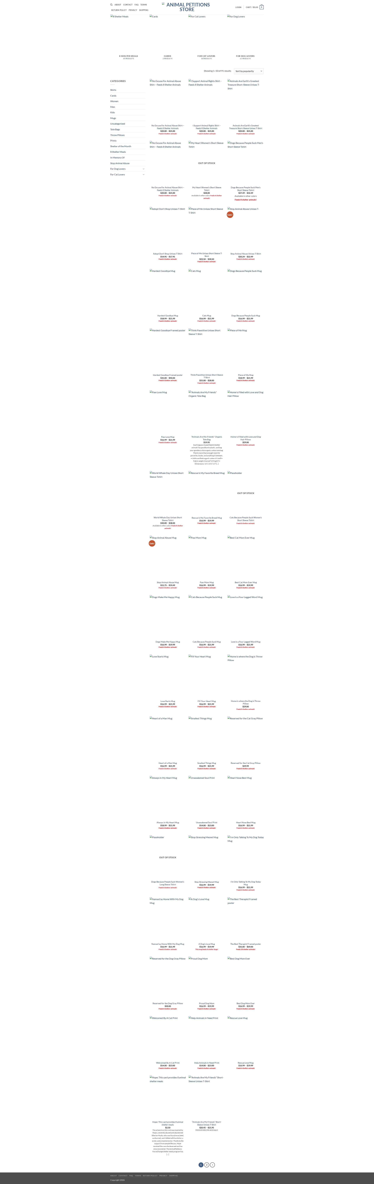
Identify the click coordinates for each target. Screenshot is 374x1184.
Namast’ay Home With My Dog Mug (167, 944)
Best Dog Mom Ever (246, 1003)
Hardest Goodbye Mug (167, 315)
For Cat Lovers (117, 174)
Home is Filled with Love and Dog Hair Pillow (246, 438)
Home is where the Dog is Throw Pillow (245, 702)
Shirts (113, 89)
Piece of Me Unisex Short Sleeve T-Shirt (206, 254)
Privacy (133, 10)
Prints (113, 140)
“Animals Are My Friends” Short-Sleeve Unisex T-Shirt (206, 1123)
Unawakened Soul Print (206, 822)
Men (112, 106)
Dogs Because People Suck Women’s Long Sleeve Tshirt (167, 883)
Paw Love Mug (167, 437)
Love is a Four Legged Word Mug (245, 641)
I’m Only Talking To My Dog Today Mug (246, 883)
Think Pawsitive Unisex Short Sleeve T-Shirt (207, 376)
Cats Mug (206, 315)
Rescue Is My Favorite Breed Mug (207, 518)
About (118, 5)
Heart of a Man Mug (168, 763)
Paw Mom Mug (207, 582)
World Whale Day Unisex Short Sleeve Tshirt (168, 518)
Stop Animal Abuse (119, 163)
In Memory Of (117, 157)
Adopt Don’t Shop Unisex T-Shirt (167, 253)
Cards (113, 95)
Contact (128, 5)
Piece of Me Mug (245, 375)
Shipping (143, 10)
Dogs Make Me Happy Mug (168, 641)
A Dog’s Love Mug (207, 944)
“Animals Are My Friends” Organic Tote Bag (206, 438)
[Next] (212, 1164)
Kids (112, 112)
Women (114, 101)
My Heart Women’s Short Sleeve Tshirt (206, 188)
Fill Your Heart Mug (207, 701)
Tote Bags (115, 129)
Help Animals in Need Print (206, 1063)
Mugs (113, 118)
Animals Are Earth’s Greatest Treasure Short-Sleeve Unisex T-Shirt (245, 126)
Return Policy (119, 10)
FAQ (136, 5)
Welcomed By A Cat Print (167, 1063)
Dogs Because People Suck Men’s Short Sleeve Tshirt (245, 188)
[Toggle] (143, 169)
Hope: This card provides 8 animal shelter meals (167, 1123)
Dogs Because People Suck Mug (245, 315)
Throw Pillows (117, 135)
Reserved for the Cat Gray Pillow (245, 763)
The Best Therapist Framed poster (245, 944)
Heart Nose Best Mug (245, 822)
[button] (238, 7)
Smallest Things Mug (206, 763)
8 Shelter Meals (118, 151)
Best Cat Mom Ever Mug (246, 582)
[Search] (111, 4)
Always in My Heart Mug (168, 822)
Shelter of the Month (120, 146)
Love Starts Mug (168, 701)
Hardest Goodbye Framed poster (168, 375)
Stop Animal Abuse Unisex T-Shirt (246, 253)
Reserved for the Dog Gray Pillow (168, 1003)
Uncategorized (117, 123)
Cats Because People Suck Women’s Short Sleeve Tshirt (246, 518)
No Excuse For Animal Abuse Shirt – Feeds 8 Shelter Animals (167, 126)
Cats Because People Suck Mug (207, 641)
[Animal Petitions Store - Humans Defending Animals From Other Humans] (187, 7)
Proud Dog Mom (206, 1003)
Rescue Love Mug (245, 1063)
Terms (143, 5)
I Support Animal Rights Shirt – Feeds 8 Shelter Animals (207, 126)
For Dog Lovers (117, 168)
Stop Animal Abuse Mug (168, 582)
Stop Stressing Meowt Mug (207, 882)
